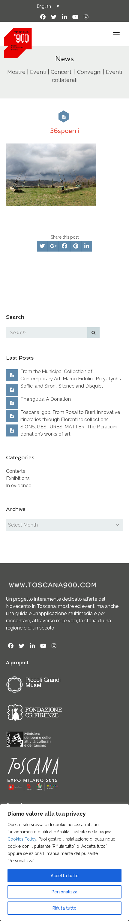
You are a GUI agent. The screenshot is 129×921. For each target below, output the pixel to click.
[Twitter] (54, 17)
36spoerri (64, 130)
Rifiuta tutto (64, 908)
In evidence (18, 485)
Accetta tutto (65, 875)
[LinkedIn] (64, 17)
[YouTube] (75, 17)
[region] (64, 862)
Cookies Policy (22, 839)
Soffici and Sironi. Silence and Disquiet (61, 386)
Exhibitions (18, 478)
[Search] (93, 332)
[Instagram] (86, 17)
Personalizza (64, 891)
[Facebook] (43, 17)
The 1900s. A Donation (45, 399)
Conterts (15, 471)
